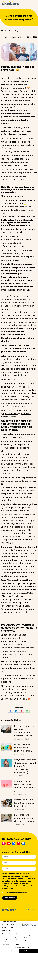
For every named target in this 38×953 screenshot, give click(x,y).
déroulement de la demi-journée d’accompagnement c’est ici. (18, 668)
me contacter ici (23, 675)
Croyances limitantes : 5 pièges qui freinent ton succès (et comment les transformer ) (25, 766)
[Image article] (6, 729)
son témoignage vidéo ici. (14, 612)
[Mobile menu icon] (34, 3)
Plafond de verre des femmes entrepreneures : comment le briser (25, 731)
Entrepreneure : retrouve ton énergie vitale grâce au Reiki (24, 818)
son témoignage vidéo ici (14, 576)
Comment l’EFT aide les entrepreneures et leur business (25, 803)
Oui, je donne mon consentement (16, 893)
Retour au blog (10, 30)
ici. (12, 888)
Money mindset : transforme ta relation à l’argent (23, 747)
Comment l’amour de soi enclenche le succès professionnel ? (25, 786)
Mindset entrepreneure (11, 37)
